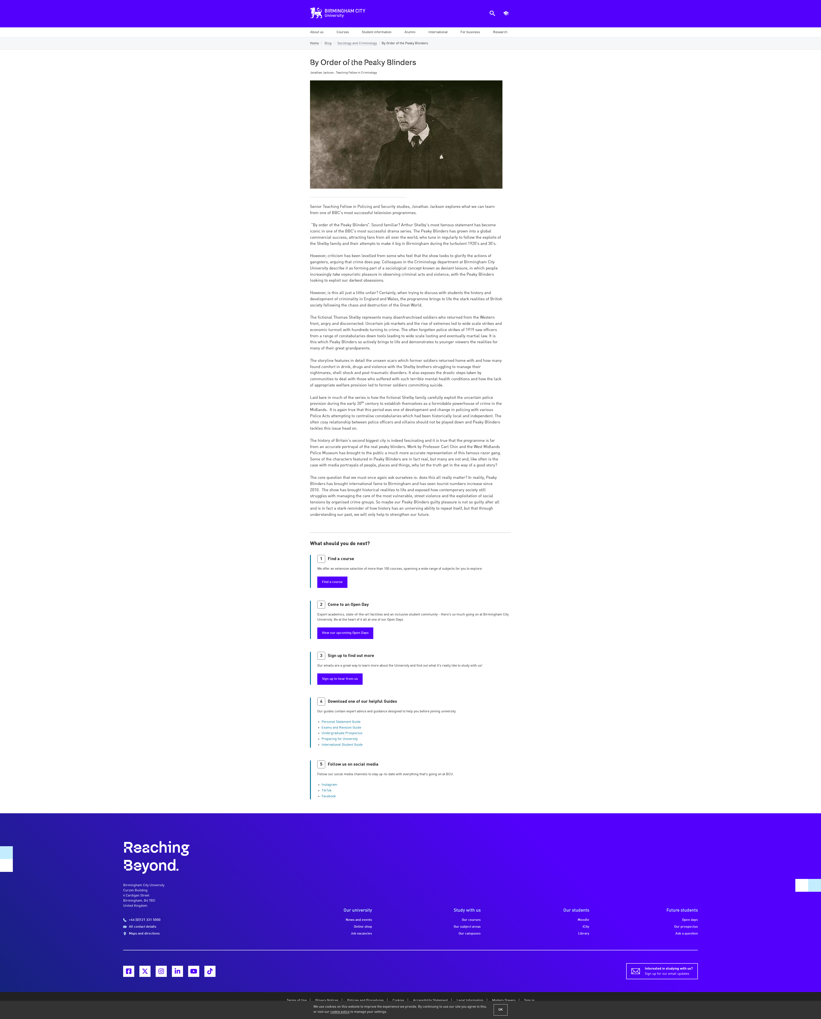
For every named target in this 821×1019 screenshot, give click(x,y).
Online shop (363, 927)
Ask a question (686, 933)
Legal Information (470, 1000)
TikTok (327, 790)
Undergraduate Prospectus (342, 733)
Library (583, 933)
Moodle (583, 920)
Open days (690, 920)
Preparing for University (340, 739)
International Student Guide (342, 745)
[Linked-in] (177, 971)
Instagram (329, 785)
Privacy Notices (326, 1000)
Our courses (471, 920)
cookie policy (340, 1012)
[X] (145, 971)
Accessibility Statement (430, 1000)
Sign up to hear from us (340, 679)
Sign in (529, 1000)
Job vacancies (361, 933)
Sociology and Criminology (357, 43)
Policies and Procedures (365, 1000)
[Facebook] (128, 971)
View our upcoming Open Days (345, 633)
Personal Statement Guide (341, 722)
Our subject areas (467, 927)
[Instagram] (161, 971)
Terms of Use (297, 1000)
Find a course (332, 582)
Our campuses (470, 933)
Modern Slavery (503, 1000)
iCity (586, 927)
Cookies (398, 1000)
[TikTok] (210, 971)
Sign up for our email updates (669, 971)
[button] (316, 32)
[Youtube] (193, 971)
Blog (328, 43)
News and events (359, 920)
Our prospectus (686, 927)
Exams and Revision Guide (341, 727)
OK (500, 1010)
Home (314, 43)
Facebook (329, 796)
